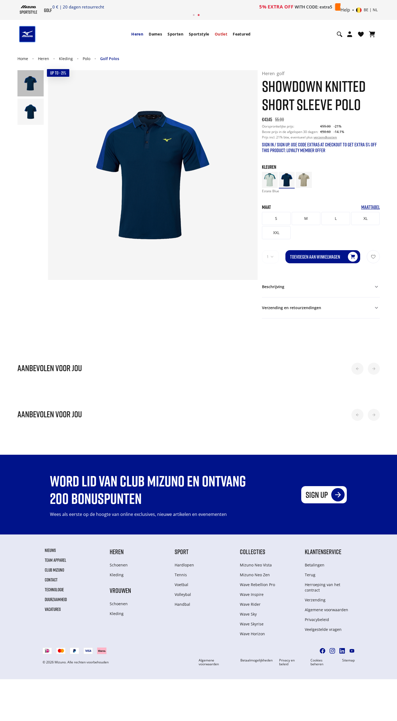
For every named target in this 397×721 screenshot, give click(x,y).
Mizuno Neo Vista (256, 565)
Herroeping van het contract (322, 587)
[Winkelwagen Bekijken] (372, 34)
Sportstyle (199, 34)
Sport (182, 551)
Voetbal (181, 584)
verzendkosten (325, 137)
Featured (241, 34)
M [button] (306, 218)
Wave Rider (250, 604)
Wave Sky (248, 614)
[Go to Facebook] (322, 651)
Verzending (315, 599)
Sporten (175, 34)
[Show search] (339, 34)
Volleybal (183, 594)
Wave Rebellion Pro (257, 584)
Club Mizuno (54, 570)
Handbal (182, 604)
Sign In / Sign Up (234, 6)
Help (345, 10)
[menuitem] (137, 34)
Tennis (181, 574)
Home (22, 58)
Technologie (54, 589)
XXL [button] (276, 232)
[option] (270, 180)
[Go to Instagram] (332, 651)
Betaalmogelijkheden (256, 660)
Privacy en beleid (287, 662)
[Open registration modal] (349, 34)
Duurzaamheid (56, 599)
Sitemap (348, 660)
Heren (137, 34)
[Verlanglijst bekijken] (360, 34)
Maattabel (370, 207)
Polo (86, 58)
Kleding (66, 58)
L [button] (336, 218)
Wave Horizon (252, 633)
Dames (155, 34)
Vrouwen (120, 590)
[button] (357, 369)
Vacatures (53, 609)
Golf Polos (109, 58)
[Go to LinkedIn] (342, 651)
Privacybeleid (317, 619)
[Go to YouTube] (352, 651)
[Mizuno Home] (28, 10)
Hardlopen (184, 565)
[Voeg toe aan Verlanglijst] (373, 256)
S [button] (276, 218)
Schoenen (119, 565)
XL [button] (365, 218)
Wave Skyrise (252, 624)
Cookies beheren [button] (317, 662)
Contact (51, 580)
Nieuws (50, 550)
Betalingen (314, 565)
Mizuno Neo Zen (255, 574)
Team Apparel (55, 560)
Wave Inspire (252, 594)
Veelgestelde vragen (323, 629)
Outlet (221, 34)
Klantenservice (323, 551)
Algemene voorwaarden (326, 609)
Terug (310, 574)
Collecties (252, 551)
